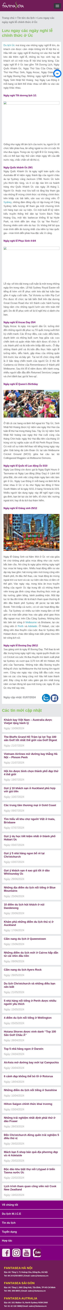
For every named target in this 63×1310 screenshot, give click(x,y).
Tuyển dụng (9, 1231)
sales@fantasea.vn (39, 1276)
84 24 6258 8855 (15, 1276)
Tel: (13, 1276)
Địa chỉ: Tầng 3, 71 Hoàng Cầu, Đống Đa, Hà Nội (25, 1272)
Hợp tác (7, 1240)
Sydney (7, 202)
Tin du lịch (9, 1222)
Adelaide (32, 626)
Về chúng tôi (10, 1204)
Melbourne (31, 622)
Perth (20, 626)
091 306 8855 (14, 1291)
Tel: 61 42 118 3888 (12, 1306)
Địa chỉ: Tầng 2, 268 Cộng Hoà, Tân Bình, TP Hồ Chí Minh (29, 1287)
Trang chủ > (9, 18)
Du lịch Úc (9, 45)
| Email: (35, 1276)
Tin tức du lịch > (27, 18)
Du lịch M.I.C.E (11, 1213)
